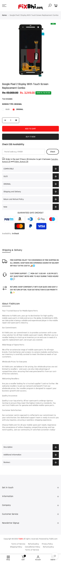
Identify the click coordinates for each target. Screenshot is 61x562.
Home (4, 15)
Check (52, 151)
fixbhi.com (53, 539)
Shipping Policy (16, 547)
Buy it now (30, 136)
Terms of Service (18, 544)
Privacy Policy (47, 544)
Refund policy (33, 544)
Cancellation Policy (32, 547)
